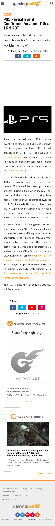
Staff (26, 495)
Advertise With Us (8, 499)
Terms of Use (6, 489)
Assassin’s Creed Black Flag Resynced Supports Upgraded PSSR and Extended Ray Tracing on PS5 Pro (28, 453)
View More (27, 401)
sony (37, 313)
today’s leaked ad (13, 157)
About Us (17, 495)
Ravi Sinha (23, 51)
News (7, 14)
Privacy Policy (21, 489)
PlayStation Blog (17, 170)
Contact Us (5, 495)
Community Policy (8, 491)
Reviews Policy (36, 489)
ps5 (32, 313)
